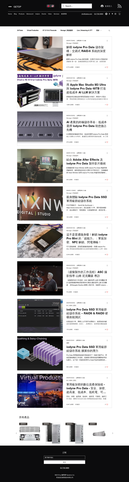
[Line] (106, 14)
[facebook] (109, 14)
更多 (97, 30)
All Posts (20, 30)
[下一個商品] (112, 433)
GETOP (17, 7)
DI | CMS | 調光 (71, 305)
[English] (52, 5)
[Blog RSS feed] (120, 6)
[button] (119, 14)
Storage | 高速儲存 (66, 30)
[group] (64, 433)
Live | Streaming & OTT (84, 30)
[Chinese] (48, 5)
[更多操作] (108, 40)
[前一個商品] (16, 433)
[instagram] (115, 14)
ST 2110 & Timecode (49, 30)
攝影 (67, 343)
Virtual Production (33, 30)
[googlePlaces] (112, 14)
